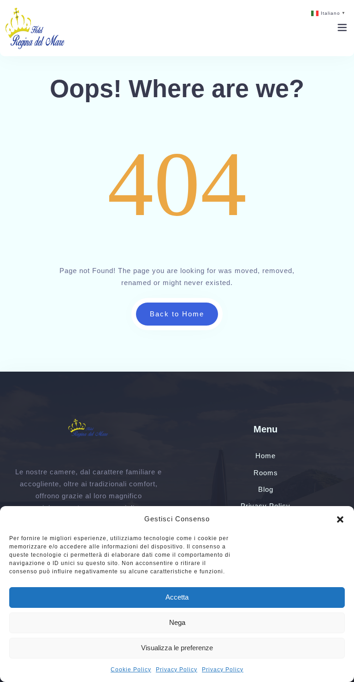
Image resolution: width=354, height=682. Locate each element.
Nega (177, 622)
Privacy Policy (176, 669)
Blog (265, 489)
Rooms (266, 473)
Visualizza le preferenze (177, 648)
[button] (340, 519)
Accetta (177, 597)
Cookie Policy (131, 669)
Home (265, 456)
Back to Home (177, 314)
